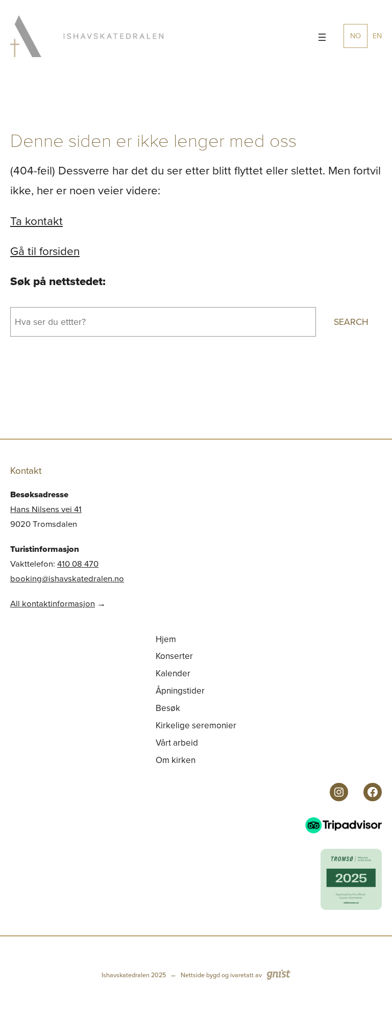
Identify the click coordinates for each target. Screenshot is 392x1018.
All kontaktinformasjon (52, 603)
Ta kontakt (36, 221)
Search (351, 321)
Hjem (166, 639)
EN (377, 35)
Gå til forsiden (45, 251)
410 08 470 (78, 563)
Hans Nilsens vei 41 (46, 509)
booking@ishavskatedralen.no (67, 578)
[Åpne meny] (322, 37)
